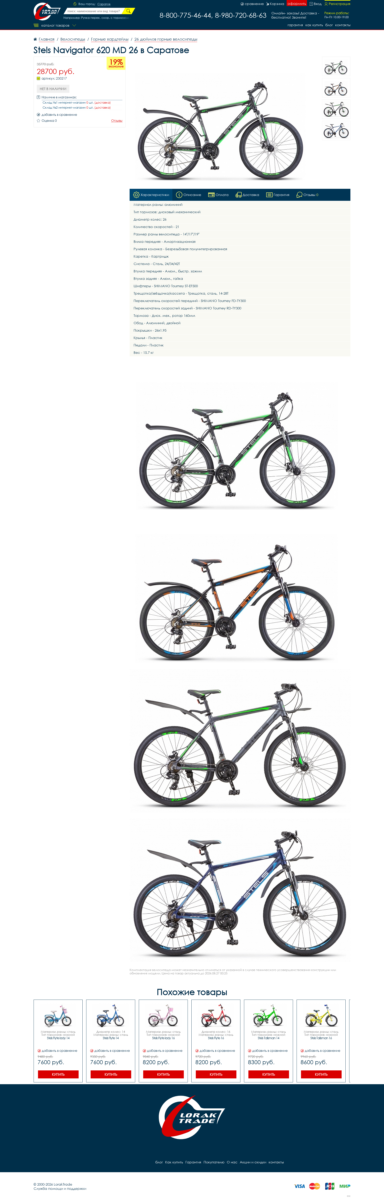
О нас (232, 1162)
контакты (342, 25)
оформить (297, 3)
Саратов (103, 4)
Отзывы (116, 120)
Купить (58, 1074)
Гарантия (295, 25)
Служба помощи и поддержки (60, 1188)
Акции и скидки (253, 1162)
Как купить (314, 25)
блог (329, 25)
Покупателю (214, 1162)
